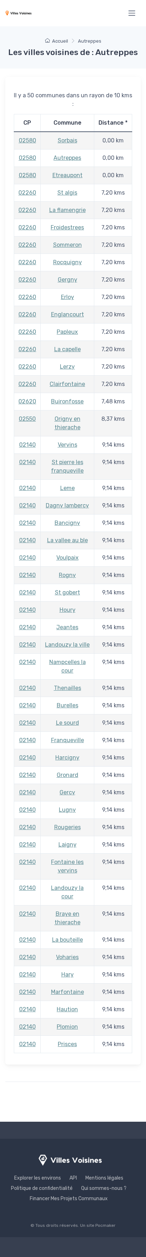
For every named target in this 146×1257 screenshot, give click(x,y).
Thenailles (67, 688)
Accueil (60, 41)
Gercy (67, 792)
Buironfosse (67, 401)
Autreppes (67, 157)
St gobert (67, 592)
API (73, 1178)
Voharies (67, 957)
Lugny (67, 809)
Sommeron (67, 244)
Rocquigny (67, 262)
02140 (27, 444)
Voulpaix (67, 557)
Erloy (67, 297)
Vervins (67, 444)
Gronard (67, 775)
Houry (67, 609)
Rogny (67, 575)
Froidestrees (67, 227)
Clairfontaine (67, 384)
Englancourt (67, 314)
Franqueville (67, 740)
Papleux (67, 331)
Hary (67, 974)
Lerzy (67, 366)
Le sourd (67, 722)
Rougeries (67, 827)
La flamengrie (67, 210)
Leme (67, 488)
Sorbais (67, 140)
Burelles (67, 705)
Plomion (67, 1026)
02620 (27, 401)
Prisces (67, 1044)
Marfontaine (67, 992)
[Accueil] (18, 13)
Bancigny (67, 522)
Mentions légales (104, 1178)
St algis (67, 192)
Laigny (67, 844)
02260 (27, 192)
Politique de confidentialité (42, 1188)
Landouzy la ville (67, 644)
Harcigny (67, 757)
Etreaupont (67, 175)
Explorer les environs (37, 1178)
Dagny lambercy (67, 505)
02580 (27, 140)
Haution (67, 1009)
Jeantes (67, 627)
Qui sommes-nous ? (104, 1188)
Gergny (67, 279)
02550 (27, 418)
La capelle (67, 349)
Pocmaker (105, 1225)
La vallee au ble (67, 540)
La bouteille (67, 939)
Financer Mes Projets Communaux (69, 1199)
